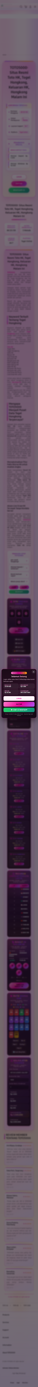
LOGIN (19, 698)
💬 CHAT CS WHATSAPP (19, 710)
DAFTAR (19, 704)
